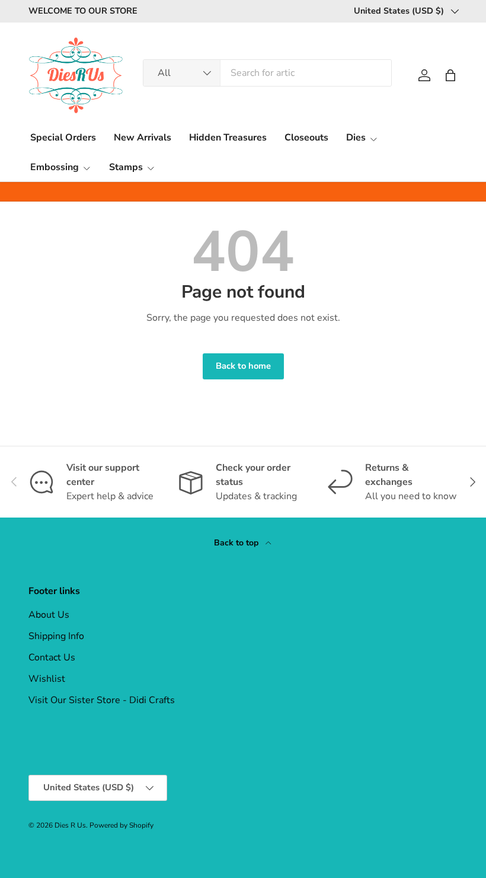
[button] (450, 75)
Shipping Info (56, 636)
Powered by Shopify (121, 825)
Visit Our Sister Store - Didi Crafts (101, 700)
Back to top (237, 542)
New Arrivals (142, 137)
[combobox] (267, 73)
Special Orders (63, 137)
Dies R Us (70, 825)
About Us (48, 614)
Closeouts (306, 137)
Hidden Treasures (228, 137)
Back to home (243, 366)
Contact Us (51, 657)
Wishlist (46, 678)
